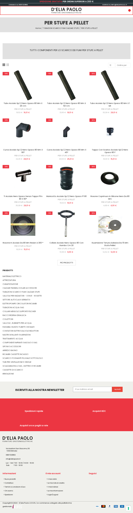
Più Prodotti (66, 262)
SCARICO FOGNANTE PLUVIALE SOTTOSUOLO (23, 358)
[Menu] (3, 10)
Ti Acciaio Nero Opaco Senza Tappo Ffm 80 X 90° (23, 197)
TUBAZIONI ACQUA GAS (13, 307)
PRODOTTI (8, 270)
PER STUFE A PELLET (23, 109)
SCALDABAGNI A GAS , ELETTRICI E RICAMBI (22, 366)
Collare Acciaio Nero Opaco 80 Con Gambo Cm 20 (66, 244)
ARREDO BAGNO (10, 350)
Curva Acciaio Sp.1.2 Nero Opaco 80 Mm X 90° (23, 151)
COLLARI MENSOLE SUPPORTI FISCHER (19, 311)
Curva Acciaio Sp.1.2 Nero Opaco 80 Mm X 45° (66, 151)
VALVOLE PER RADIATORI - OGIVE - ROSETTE (22, 295)
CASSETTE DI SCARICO (13, 370)
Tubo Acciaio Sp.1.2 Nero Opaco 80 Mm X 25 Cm (23, 104)
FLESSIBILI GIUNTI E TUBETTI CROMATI (18, 327)
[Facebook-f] (91, 479)
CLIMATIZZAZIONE (10, 284)
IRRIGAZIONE (8, 373)
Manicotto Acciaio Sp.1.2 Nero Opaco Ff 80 (66, 196)
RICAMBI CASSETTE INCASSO (15, 354)
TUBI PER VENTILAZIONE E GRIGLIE (17, 362)
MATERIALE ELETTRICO (12, 276)
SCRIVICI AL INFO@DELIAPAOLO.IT (114, 5)
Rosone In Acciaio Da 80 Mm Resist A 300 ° (23, 242)
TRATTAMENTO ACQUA (13, 338)
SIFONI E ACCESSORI (12, 346)
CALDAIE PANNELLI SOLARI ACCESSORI (20, 288)
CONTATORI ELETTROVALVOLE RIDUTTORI (21, 331)
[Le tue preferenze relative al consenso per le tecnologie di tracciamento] (128, 508)
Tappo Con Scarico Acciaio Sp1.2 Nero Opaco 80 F (110, 151)
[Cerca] (8, 10)
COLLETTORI (8, 319)
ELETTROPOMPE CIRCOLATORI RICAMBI (20, 303)
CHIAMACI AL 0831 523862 (18, 5)
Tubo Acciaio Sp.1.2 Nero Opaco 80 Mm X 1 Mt (110, 104)
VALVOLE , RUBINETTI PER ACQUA (17, 323)
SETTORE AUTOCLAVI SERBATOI (16, 299)
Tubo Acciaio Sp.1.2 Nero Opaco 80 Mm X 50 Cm (66, 104)
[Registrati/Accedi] (124, 10)
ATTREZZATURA (9, 280)
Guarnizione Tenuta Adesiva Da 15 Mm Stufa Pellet (110, 244)
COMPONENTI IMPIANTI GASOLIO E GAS (20, 342)
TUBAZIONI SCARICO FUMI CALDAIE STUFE (21, 292)
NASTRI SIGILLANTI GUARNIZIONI (17, 334)
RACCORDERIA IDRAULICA (14, 315)
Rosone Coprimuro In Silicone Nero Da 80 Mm (110, 197)
